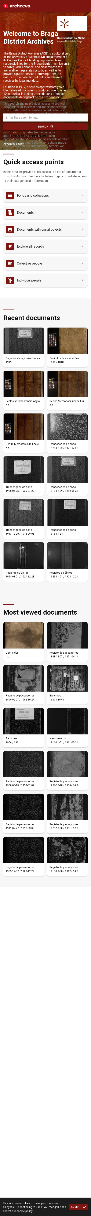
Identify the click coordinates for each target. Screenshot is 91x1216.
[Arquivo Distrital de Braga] (17, 6)
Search (43, 126)
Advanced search (13, 143)
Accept (76, 1206)
